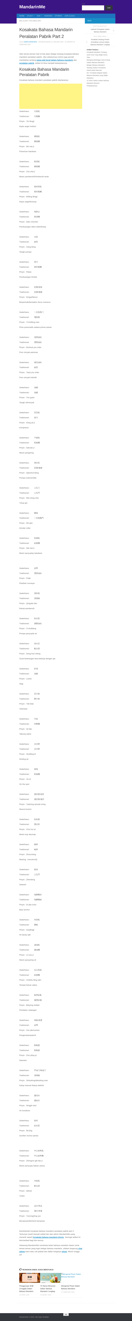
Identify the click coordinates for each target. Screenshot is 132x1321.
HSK (38, 16)
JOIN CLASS (69, 16)
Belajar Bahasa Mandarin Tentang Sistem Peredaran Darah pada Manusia (96, 67)
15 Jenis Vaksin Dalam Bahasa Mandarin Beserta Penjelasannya (98, 83)
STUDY (30, 16)
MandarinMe (32, 6)
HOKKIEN (48, 16)
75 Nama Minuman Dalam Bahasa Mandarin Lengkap (47, 1288)
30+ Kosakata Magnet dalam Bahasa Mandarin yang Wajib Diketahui (97, 75)
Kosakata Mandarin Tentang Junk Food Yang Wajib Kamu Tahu (97, 54)
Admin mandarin (30, 42)
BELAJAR (23, 21)
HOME (21, 16)
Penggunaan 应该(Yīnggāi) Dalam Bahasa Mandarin (26, 1288)
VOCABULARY (35, 21)
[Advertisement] (50, 96)
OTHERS (58, 16)
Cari (83, 4)
